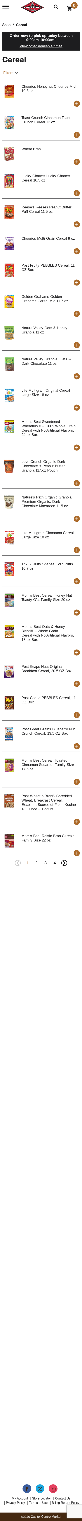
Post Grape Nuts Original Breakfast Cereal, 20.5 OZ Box (46, 669)
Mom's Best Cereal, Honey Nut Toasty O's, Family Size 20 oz (46, 597)
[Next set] (64, 863)
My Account (20, 1498)
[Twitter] (40, 1488)
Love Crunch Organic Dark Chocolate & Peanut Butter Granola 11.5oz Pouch (43, 466)
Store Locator (41, 1498)
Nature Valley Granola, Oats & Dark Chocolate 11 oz (46, 361)
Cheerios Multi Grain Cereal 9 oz (48, 238)
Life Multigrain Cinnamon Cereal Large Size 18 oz (47, 535)
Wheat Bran (31, 149)
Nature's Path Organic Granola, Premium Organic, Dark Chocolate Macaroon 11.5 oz (47, 501)
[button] (77, 104)
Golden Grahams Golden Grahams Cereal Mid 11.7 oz (44, 299)
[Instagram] (53, 1488)
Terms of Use (38, 1502)
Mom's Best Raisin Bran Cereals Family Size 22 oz (48, 838)
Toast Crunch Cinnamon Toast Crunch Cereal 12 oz (45, 120)
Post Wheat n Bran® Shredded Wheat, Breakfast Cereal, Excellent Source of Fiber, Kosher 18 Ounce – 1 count (48, 802)
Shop (6, 25)
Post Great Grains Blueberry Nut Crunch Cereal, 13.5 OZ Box (48, 731)
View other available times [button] (41, 46)
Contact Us (62, 1498)
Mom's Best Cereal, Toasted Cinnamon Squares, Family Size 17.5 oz (47, 764)
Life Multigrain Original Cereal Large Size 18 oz (45, 392)
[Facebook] (27, 1488)
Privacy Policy (15, 1502)
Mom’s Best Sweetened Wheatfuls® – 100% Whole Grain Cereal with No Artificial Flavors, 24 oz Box (48, 428)
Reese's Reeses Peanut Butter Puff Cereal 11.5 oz (46, 209)
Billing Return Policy (65, 1502)
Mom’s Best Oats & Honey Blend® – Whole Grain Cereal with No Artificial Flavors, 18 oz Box (47, 633)
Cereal (21, 25)
